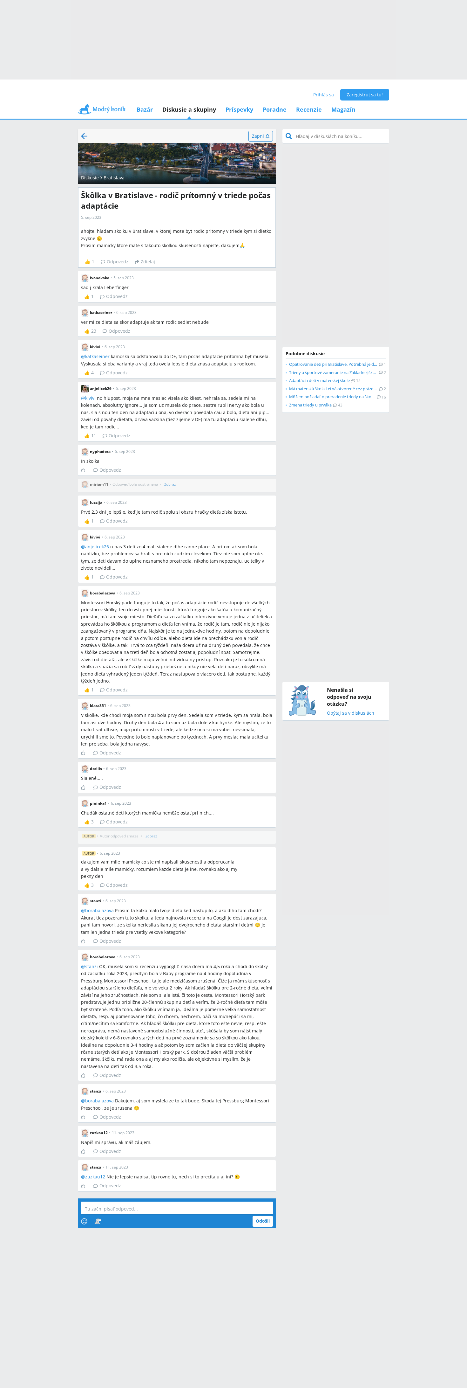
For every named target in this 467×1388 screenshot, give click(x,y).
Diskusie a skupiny (189, 109)
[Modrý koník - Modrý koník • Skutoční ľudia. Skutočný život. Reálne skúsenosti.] (101, 111)
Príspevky (239, 109)
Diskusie (90, 178)
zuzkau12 (95, 1177)
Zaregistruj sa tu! (365, 95)
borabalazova (99, 910)
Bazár (145, 109)
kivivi (90, 398)
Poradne (275, 109)
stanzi (91, 966)
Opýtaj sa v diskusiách (350, 713)
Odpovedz (117, 262)
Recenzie (309, 109)
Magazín (343, 109)
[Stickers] (98, 1221)
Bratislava (114, 178)
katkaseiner (97, 356)
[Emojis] (84, 1221)
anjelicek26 (97, 547)
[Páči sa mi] (85, 470)
